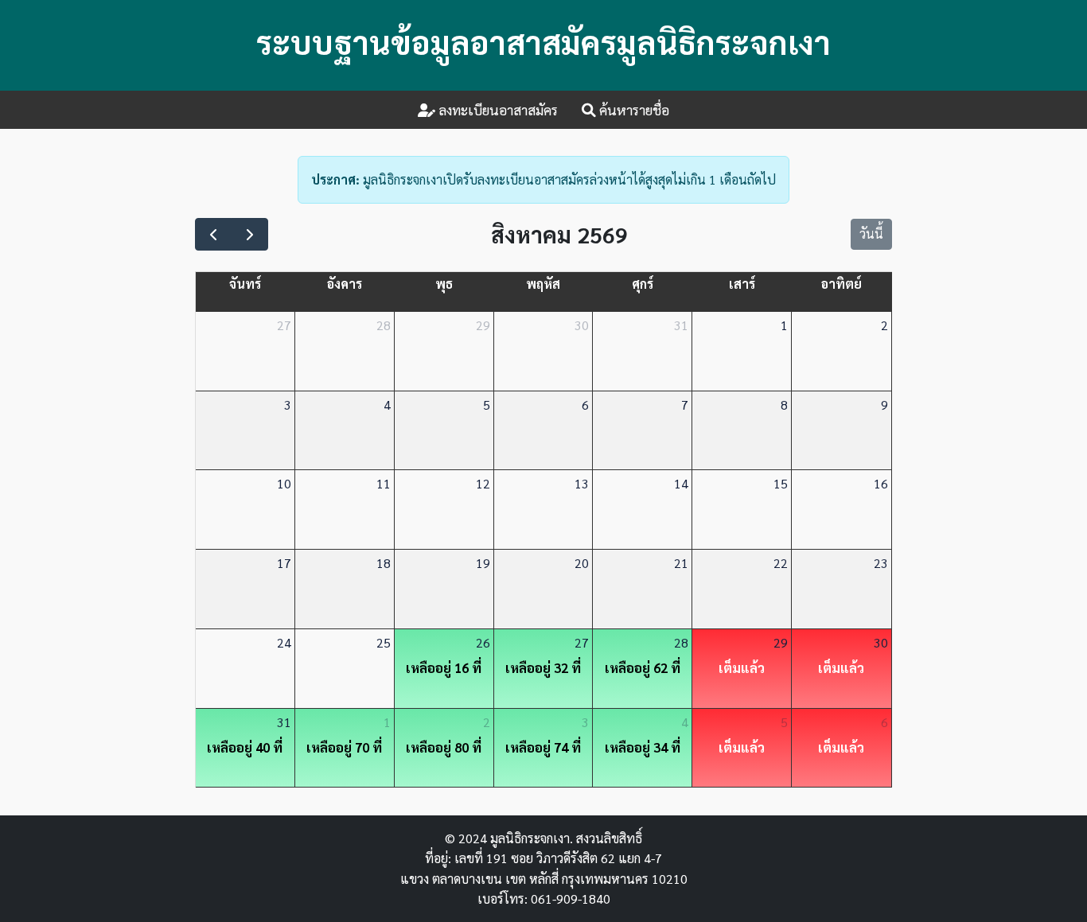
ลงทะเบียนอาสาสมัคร (496, 109)
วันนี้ (871, 233)
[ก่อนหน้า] (213, 234)
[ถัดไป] (249, 234)
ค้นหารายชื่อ (632, 109)
